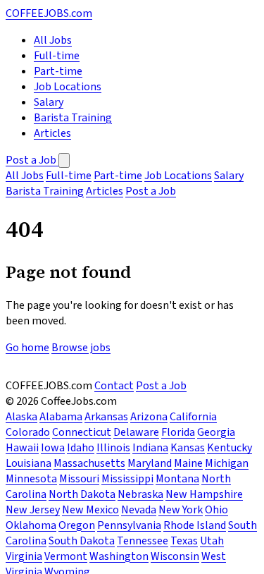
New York (180, 510)
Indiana (150, 448)
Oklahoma (31, 525)
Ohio (216, 510)
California (193, 417)
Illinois (113, 448)
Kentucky (229, 448)
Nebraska (140, 494)
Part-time (58, 71)
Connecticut (81, 432)
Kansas (187, 448)
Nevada (138, 510)
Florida (178, 432)
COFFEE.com (49, 13)
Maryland (149, 463)
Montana (177, 479)
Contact (114, 385)
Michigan (227, 463)
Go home (27, 347)
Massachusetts (89, 463)
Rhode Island (194, 525)
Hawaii (22, 448)
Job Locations (67, 86)
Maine (188, 463)
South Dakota (82, 541)
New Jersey (33, 510)
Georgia (216, 432)
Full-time (57, 55)
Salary (48, 102)
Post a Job (32, 160)
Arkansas (106, 417)
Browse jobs (81, 347)
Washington (119, 556)
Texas (184, 541)
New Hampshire (204, 494)
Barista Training (73, 118)
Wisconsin (175, 556)
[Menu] (64, 160)
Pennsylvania (129, 525)
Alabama (60, 417)
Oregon (76, 525)
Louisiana (28, 463)
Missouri (79, 479)
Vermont (65, 556)
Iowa (53, 448)
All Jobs (53, 40)
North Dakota (82, 494)
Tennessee (142, 541)
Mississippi (127, 479)
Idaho (80, 448)
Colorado (28, 432)
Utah (212, 541)
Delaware (136, 432)
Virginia (24, 556)
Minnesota (31, 479)
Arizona (149, 417)
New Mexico (90, 510)
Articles (52, 133)
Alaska (21, 417)
